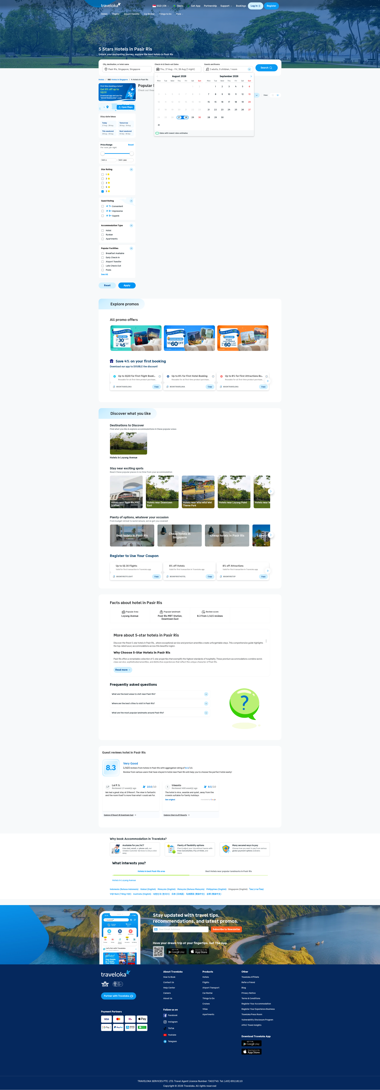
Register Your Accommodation (256, 1004)
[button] (255, 5)
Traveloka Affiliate (250, 977)
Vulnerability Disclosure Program (257, 1020)
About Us (167, 998)
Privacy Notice (249, 993)
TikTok (171, 1028)
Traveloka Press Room (252, 1014)
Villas (205, 1009)
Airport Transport (210, 987)
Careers (167, 993)
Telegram (172, 1041)
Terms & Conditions (251, 998)
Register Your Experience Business (258, 1009)
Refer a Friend (248, 982)
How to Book (169, 977)
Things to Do (208, 998)
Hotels (205, 977)
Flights (205, 982)
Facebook (172, 1015)
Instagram (173, 1022)
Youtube (172, 1035)
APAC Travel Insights (251, 1025)
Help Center (169, 987)
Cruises (206, 1004)
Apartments (208, 1014)
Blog (244, 987)
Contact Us (168, 982)
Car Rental (207, 993)
